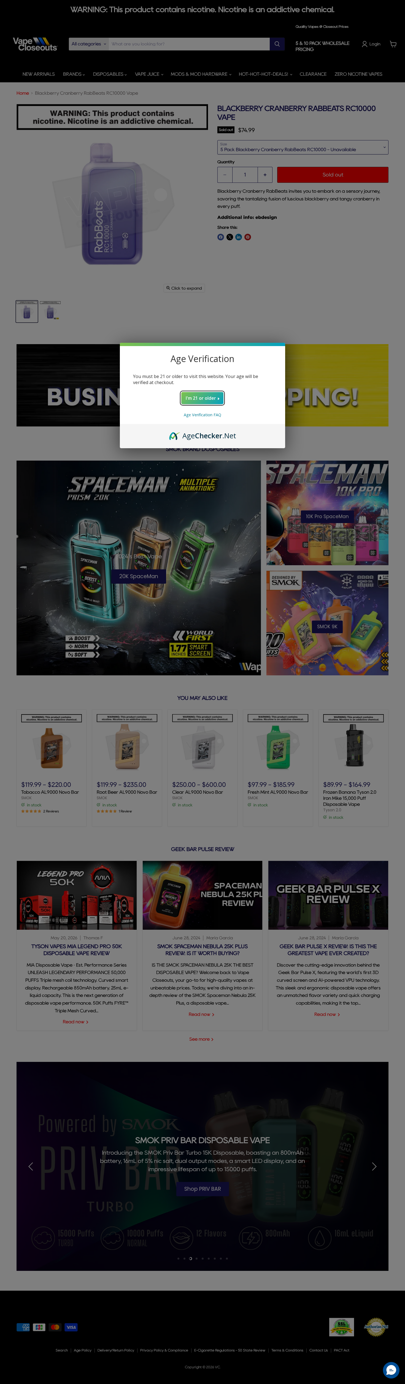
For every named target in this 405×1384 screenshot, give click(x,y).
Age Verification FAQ (202, 414)
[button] (391, 1370)
